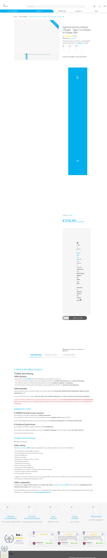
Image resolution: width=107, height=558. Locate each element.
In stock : (65, 215)
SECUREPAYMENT (75, 518)
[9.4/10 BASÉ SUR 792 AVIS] (4, 551)
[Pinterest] (72, 347)
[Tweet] (68, 347)
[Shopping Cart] (94, 6)
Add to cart (78, 318)
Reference (66, 38)
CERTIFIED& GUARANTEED (11, 518)
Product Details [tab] (51, 355)
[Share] (64, 347)
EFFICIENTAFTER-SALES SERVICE (32, 518)
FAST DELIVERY (53, 518)
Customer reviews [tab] (69, 355)
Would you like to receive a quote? (73, 350)
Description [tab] (35, 355)
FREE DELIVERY (96, 517)
